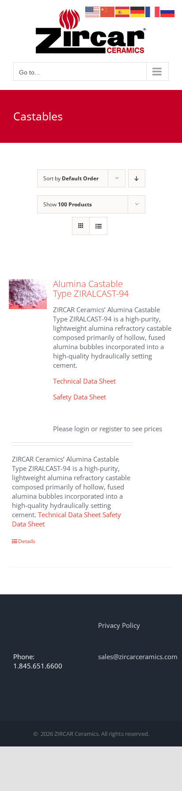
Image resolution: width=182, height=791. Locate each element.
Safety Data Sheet (79, 396)
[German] (137, 11)
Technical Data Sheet (84, 381)
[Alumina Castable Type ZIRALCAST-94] (28, 294)
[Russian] (167, 11)
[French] (152, 11)
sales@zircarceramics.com (138, 656)
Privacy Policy (119, 625)
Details (26, 541)
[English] (92, 11)
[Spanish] (122, 11)
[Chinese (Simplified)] (107, 11)
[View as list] (98, 226)
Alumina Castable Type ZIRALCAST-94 (91, 288)
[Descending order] (136, 178)
